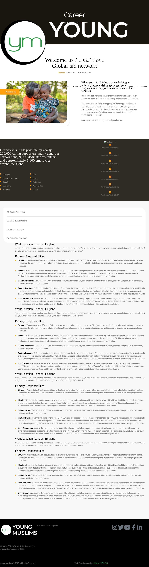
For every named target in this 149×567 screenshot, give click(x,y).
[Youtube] (127, 527)
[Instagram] (115, 527)
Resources (106, 86)
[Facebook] (133, 527)
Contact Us (142, 86)
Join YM (118, 86)
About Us (77, 86)
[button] (9, 92)
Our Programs (91, 86)
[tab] (74, 212)
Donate (130, 86)
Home (66, 86)
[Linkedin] (140, 527)
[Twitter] (121, 527)
